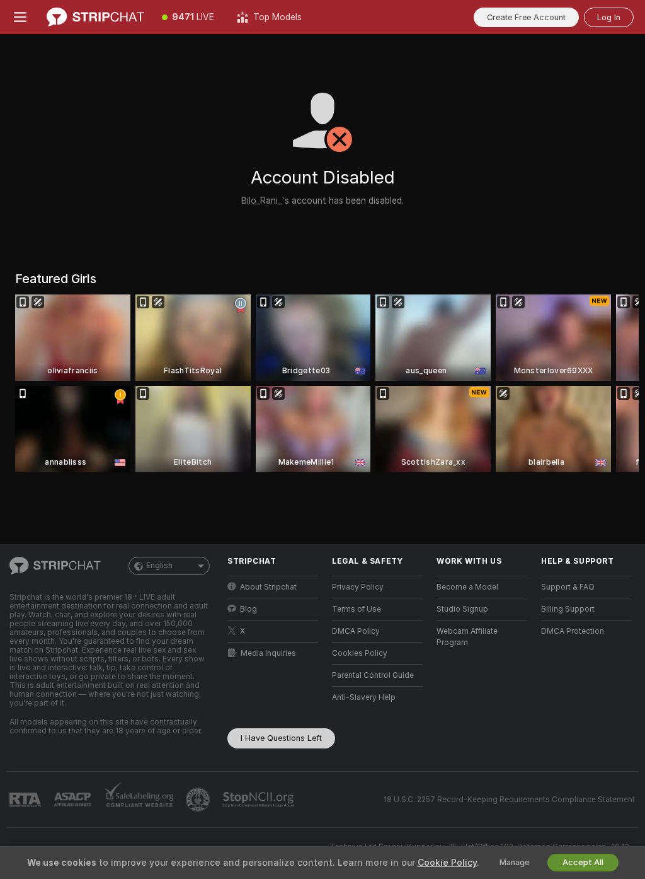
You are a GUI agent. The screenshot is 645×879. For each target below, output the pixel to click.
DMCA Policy (356, 631)
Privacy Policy (358, 587)
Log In (608, 17)
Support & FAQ (568, 587)
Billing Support (568, 609)
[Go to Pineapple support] (199, 800)
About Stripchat (268, 587)
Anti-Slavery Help (364, 697)
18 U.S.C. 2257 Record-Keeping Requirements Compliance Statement (509, 799)
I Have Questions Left (281, 738)
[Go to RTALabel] (26, 800)
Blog (248, 609)
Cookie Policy (447, 863)
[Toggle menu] (20, 17)
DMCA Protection (572, 631)
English (159, 565)
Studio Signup (462, 609)
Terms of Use (356, 609)
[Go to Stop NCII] (259, 799)
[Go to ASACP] (74, 799)
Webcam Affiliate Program (467, 637)
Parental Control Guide (373, 675)
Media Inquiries (268, 653)
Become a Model (467, 587)
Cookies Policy (359, 653)
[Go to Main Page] (95, 17)
